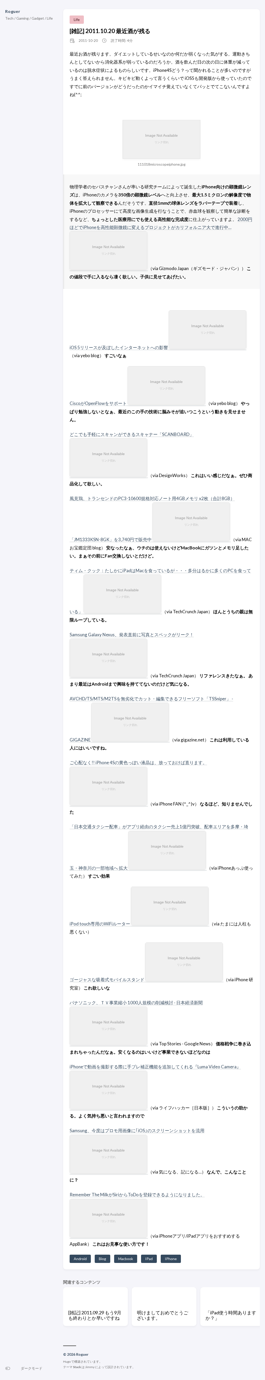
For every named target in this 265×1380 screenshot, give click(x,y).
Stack (77, 1367)
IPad (149, 1258)
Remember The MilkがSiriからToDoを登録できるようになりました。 (137, 1194)
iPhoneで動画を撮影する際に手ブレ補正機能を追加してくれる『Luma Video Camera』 (155, 1066)
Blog (102, 1258)
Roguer (12, 11)
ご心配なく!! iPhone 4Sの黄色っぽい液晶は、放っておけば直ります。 (138, 762)
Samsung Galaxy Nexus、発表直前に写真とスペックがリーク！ (132, 634)
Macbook (125, 1258)
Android (80, 1258)
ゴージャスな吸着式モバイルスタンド (107, 979)
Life (77, 19)
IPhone (171, 1258)
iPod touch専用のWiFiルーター (100, 923)
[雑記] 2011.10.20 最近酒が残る (110, 30)
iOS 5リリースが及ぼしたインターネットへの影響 (119, 347)
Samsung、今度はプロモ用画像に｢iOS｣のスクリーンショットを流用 (137, 1130)
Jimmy (89, 1367)
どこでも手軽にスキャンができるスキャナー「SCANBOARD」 (132, 434)
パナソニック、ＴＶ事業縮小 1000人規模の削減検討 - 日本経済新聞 (136, 1002)
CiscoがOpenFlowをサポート (98, 403)
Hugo (67, 1361)
